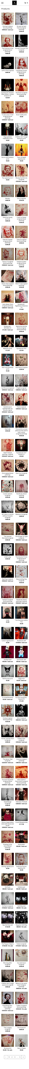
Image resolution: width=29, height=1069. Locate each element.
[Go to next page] (23, 1057)
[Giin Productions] (14, 3)
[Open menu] (2, 3)
